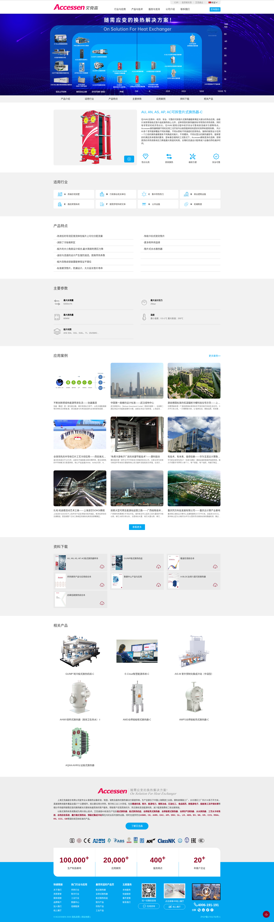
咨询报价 (215, 9)
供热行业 (75, 890)
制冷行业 (75, 894)
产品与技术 (137, 9)
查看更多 (137, 527)
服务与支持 (154, 9)
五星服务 (127, 884)
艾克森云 (199, 2)
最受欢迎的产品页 (105, 884)
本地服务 (127, 890)
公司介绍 (170, 9)
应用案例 (160, 99)
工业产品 (100, 910)
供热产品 (100, 906)
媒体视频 (58, 898)
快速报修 (127, 894)
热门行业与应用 (79, 884)
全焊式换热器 (102, 894)
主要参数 (137, 99)
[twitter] (208, 910)
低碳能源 (75, 906)
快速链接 (58, 884)
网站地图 (85, 917)
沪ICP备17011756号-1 (210, 917)
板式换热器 (101, 890)
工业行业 (75, 898)
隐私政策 (76, 917)
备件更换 (127, 898)
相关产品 (208, 99)
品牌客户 (58, 902)
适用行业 (89, 99)
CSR (176, 2)
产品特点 (113, 99)
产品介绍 (65, 99)
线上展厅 (58, 910)
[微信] (199, 910)
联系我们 (185, 9)
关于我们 (58, 890)
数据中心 (75, 902)
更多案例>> (214, 356)
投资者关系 (187, 2)
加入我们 (58, 906)
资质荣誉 (58, 894)
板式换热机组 (102, 898)
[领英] (203, 910)
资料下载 (184, 99)
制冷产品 (100, 902)
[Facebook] (212, 910)
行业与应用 (120, 9)
